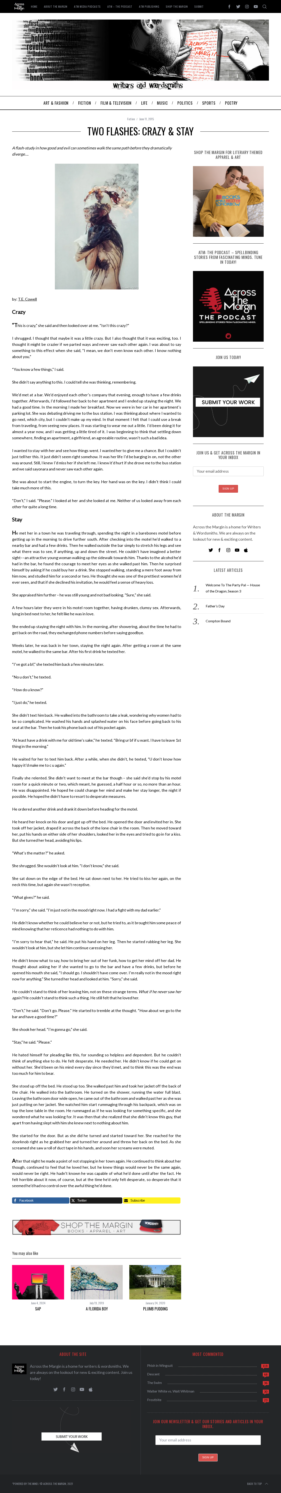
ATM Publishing (149, 6)
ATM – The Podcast (119, 6)
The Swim (154, 1382)
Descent (153, 1374)
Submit (199, 6)
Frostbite (154, 1400)
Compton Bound (218, 621)
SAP (38, 1309)
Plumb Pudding (155, 1309)
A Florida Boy (97, 1309)
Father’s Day (215, 606)
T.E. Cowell (27, 299)
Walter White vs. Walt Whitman (170, 1391)
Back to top (254, 1484)
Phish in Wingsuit (160, 1365)
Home (34, 6)
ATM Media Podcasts (87, 6)
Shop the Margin (177, 6)
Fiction (131, 119)
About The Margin (55, 6)
